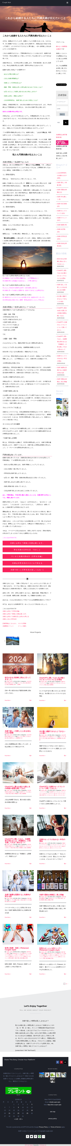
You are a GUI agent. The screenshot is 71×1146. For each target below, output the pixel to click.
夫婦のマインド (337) (62, 219)
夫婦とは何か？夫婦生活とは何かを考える (16, 616)
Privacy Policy (43, 1127)
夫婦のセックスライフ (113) (62, 212)
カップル (20, 683)
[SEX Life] (65, 413)
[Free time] (59, 413)
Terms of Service (56, 1127)
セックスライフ (49, 793)
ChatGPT (51, 683)
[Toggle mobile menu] (67, 3)
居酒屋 (42, 899)
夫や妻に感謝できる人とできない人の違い (62, 299)
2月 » (21, 1119)
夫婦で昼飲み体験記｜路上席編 (51, 895)
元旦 (24, 683)
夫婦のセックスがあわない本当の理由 (62, 358)
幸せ (21, 738)
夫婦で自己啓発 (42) (62, 205)
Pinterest (50, 898)
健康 (15, 900)
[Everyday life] (65, 401)
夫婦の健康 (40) (62, 225)
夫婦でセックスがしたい (47, 795)
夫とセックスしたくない (59, 793)
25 (27, 1113)
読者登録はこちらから (10, 623)
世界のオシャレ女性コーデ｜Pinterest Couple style (50, 949)
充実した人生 (26, 736)
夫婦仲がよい (12, 738)
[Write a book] (65, 407)
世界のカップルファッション (16, 956)
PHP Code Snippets (29, 1145)
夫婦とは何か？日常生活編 (11, 611)
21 (9, 1113)
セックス (61, 683)
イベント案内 (22, 626)
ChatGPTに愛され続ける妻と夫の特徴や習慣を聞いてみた (17, 787)
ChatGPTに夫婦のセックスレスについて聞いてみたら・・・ (52, 787)
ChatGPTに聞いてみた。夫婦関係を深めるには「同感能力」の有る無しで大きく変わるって (18, 841)
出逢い (18, 900)
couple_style (9, 681)
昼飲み (46, 899)
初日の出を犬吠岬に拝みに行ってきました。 (62, 261)
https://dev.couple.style (54, 1104)
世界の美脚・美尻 (12, 958)
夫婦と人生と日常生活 (9, 619)
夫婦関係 (11, 684)
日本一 (15, 684)
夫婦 (7, 684)
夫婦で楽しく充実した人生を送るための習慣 (62, 287)
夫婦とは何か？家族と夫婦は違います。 (15, 614)
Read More (7, 700)
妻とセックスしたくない (59, 795)
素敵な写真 (50, 899)
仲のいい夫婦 (9, 847)
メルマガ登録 (22, 623)
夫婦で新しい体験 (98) (62, 184)
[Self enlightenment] (59, 401)
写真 (59, 898)
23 (18, 1113)
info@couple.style (54, 1102)
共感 (26, 683)
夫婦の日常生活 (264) (62, 238)
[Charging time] (59, 407)
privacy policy (52, 1118)
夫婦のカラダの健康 (11, 901)
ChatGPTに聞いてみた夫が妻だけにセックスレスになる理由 (52, 679)
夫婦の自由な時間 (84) (62, 245)
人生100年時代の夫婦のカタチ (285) (62, 175)
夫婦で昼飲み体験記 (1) (62, 191)
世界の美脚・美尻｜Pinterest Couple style (17, 949)
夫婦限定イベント (10, 626)
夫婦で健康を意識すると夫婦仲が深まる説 (62, 370)
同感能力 (17, 793)
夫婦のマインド (52, 736)
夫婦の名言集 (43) (61, 230)
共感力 (12, 793)
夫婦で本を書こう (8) (62, 198)
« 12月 (16, 1119)
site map (52, 1111)
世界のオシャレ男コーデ (14, 955)
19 (32, 1110)
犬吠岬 (18, 684)
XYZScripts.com (42, 1145)
